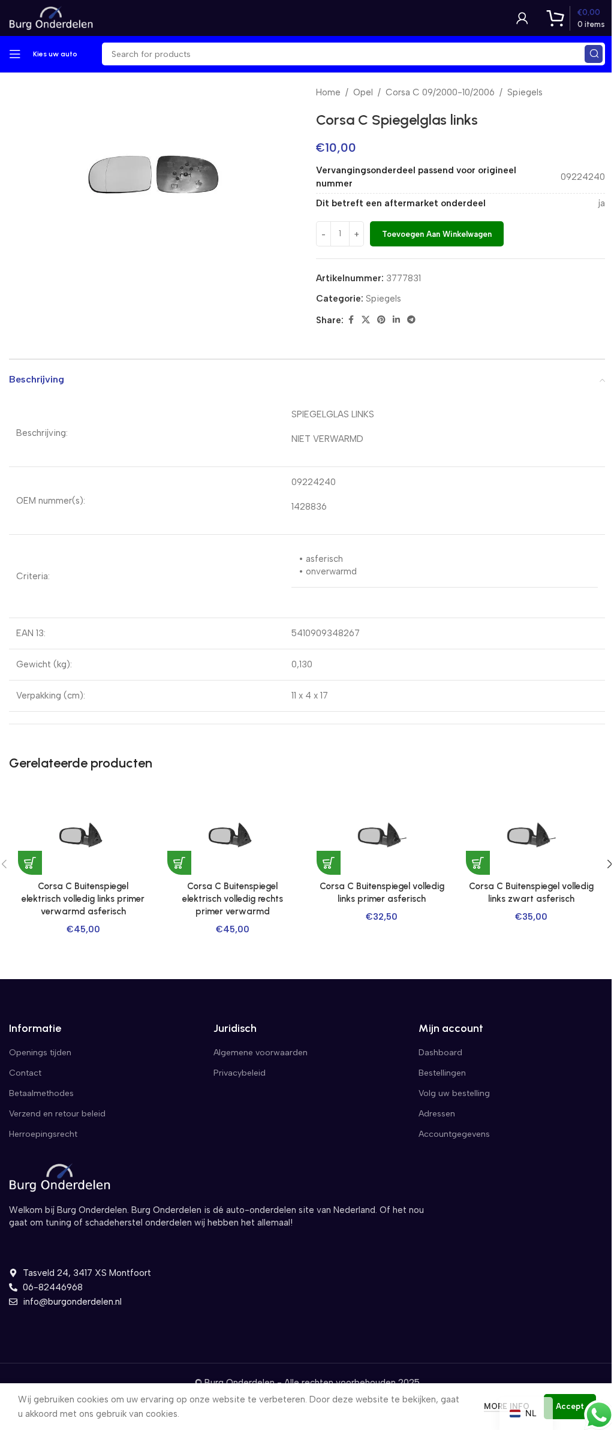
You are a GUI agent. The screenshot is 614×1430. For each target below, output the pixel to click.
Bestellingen (442, 1073)
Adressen (437, 1114)
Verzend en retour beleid (57, 1114)
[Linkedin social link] (396, 320)
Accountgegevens (454, 1134)
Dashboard (440, 1052)
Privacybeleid (239, 1073)
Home (328, 92)
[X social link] (366, 320)
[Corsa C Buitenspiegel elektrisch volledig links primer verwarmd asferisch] (83, 834)
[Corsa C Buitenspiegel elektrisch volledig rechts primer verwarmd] (232, 834)
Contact (25, 1073)
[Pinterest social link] (381, 320)
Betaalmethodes (41, 1093)
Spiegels (525, 92)
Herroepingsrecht (43, 1134)
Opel (363, 92)
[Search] (594, 54)
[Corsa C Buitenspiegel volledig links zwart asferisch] (531, 834)
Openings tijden (40, 1052)
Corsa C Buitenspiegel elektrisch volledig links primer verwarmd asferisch (83, 899)
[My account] (522, 18)
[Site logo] (51, 17)
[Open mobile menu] (15, 54)
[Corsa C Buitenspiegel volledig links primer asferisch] (382, 834)
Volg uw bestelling (454, 1093)
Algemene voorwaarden (260, 1052)
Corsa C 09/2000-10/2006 (440, 92)
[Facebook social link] (351, 320)
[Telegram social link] (411, 320)
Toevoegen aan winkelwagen (437, 234)
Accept (570, 1406)
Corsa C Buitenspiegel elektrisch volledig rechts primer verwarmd (232, 899)
